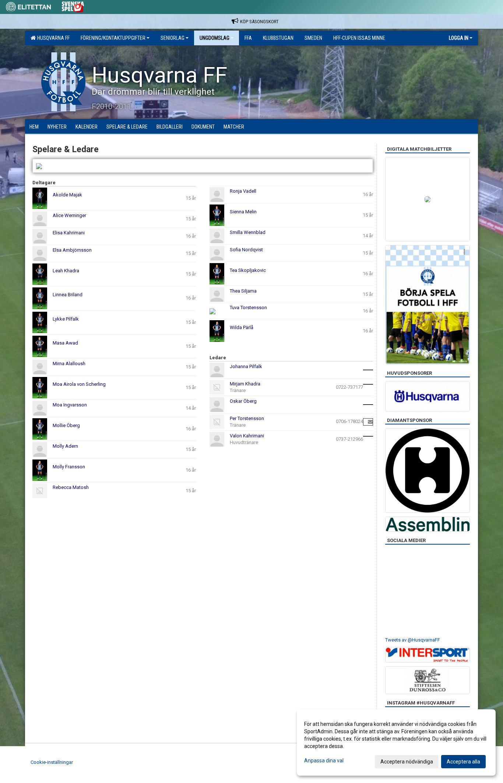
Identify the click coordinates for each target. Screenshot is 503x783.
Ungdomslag (214, 38)
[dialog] (396, 742)
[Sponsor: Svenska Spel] (73, 5)
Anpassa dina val (324, 760)
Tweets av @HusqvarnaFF (412, 640)
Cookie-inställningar (52, 762)
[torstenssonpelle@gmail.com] (370, 421)
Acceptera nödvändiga (406, 762)
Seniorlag (172, 38)
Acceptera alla (463, 762)
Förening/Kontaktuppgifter (113, 38)
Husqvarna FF (52, 38)
